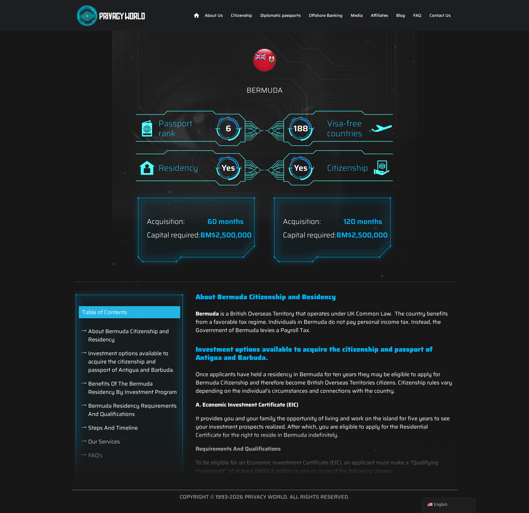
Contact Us (440, 15)
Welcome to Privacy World (196, 15)
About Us (214, 15)
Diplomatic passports (280, 15)
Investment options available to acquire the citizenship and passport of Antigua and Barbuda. (131, 361)
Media (357, 15)
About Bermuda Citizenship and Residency (128, 335)
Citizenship (241, 15)
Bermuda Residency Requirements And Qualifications (132, 409)
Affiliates (379, 15)
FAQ (417, 15)
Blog (400, 15)
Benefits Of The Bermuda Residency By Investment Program (132, 387)
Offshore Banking (325, 15)
